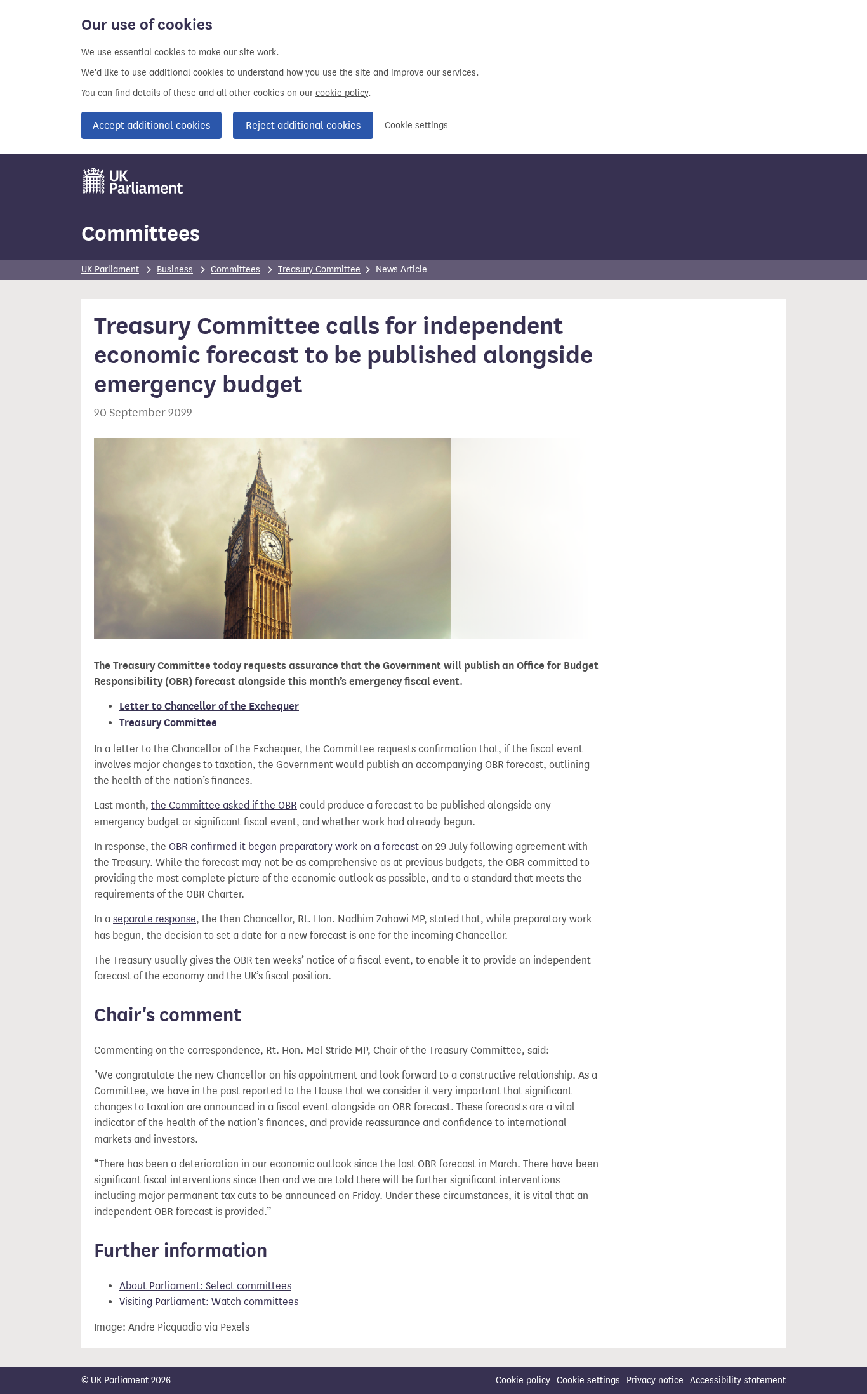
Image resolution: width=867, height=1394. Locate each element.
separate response (154, 919)
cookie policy (341, 93)
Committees (140, 233)
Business (175, 269)
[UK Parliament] (133, 181)
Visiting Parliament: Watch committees (208, 1302)
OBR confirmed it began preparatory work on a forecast (294, 846)
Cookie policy (523, 1380)
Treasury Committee (319, 269)
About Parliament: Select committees (205, 1286)
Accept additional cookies (151, 125)
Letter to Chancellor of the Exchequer (209, 706)
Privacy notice (655, 1380)
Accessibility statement (738, 1380)
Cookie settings (416, 125)
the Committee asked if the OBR (224, 805)
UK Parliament (110, 269)
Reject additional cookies (303, 125)
